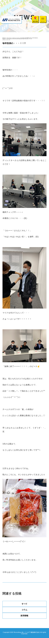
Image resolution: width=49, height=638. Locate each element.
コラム (24, 610)
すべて (24, 604)
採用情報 (24, 616)
